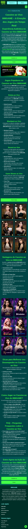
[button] (26, 7)
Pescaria (3, 522)
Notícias (3, 514)
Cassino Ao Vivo (5, 524)
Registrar (3, 508)
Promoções (3, 512)
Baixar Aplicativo (5, 510)
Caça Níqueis (4, 520)
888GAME (3, 506)
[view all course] (25, 526)
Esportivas (3, 526)
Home (9, 10)
